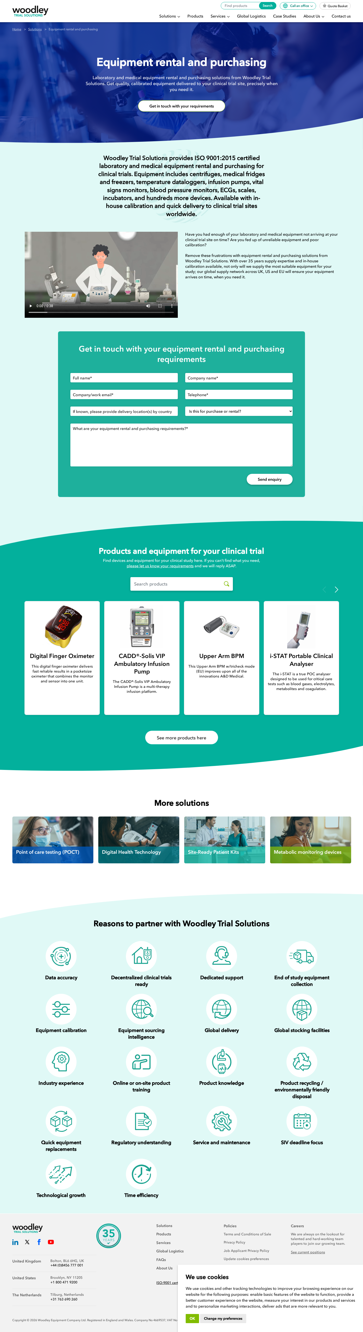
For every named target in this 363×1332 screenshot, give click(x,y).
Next (336, 589)
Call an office (300, 6)
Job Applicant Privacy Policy (246, 1251)
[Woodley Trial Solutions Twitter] (27, 1243)
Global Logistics (251, 16)
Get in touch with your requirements (181, 105)
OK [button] (192, 1318)
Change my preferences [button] (223, 1318)
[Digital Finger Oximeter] (62, 626)
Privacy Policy (234, 1242)
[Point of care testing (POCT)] (53, 840)
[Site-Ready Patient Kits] (225, 840)
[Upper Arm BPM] (221, 626)
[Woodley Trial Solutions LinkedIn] (15, 1243)
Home (16, 29)
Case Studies (284, 16)
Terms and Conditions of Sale (247, 1234)
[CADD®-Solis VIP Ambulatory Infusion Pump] (141, 626)
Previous (324, 589)
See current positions (308, 1252)
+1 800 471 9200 (63, 1282)
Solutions (168, 16)
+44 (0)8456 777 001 (66, 1265)
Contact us (341, 16)
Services (218, 16)
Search (268, 5)
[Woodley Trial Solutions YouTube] (51, 1243)
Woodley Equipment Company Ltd (62, 1320)
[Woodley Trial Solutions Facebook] (39, 1243)
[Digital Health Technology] (139, 840)
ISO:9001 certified (170, 1283)
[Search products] (225, 584)
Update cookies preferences (246, 1259)
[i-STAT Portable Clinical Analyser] (301, 626)
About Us (312, 16)
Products (195, 16)
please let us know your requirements (160, 565)
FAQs (161, 1260)
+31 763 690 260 (63, 1299)
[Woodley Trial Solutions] (30, 11)
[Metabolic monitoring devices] (311, 840)
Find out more (31, 835)
